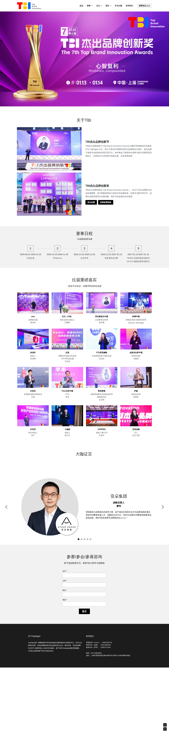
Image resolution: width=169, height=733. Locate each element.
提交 (84, 611)
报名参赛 (91, 202)
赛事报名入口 (144, 6)
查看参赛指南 (105, 202)
